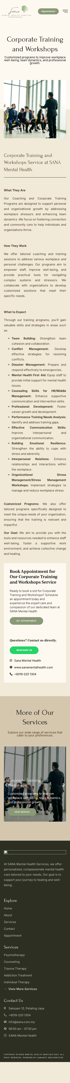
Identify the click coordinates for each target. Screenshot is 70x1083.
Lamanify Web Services (50, 1058)
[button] (6, 784)
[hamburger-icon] (65, 12)
